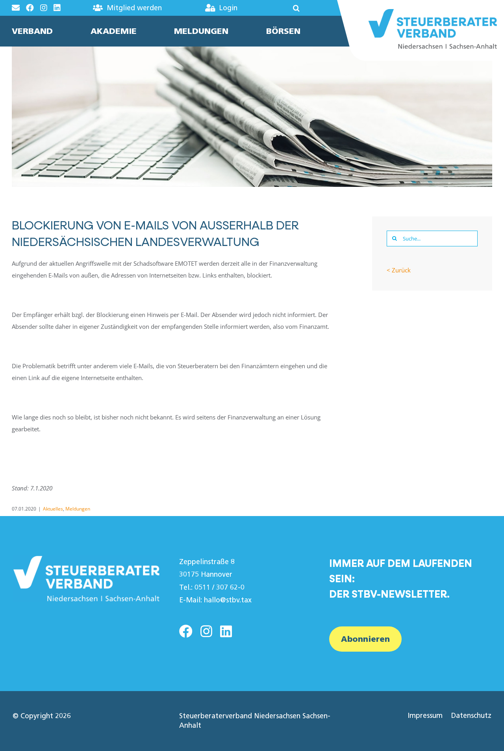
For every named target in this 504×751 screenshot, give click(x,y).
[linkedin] (226, 631)
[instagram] (206, 631)
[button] (280, 8)
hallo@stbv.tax (228, 600)
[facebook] (186, 631)
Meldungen (77, 508)
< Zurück (399, 270)
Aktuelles (53, 508)
